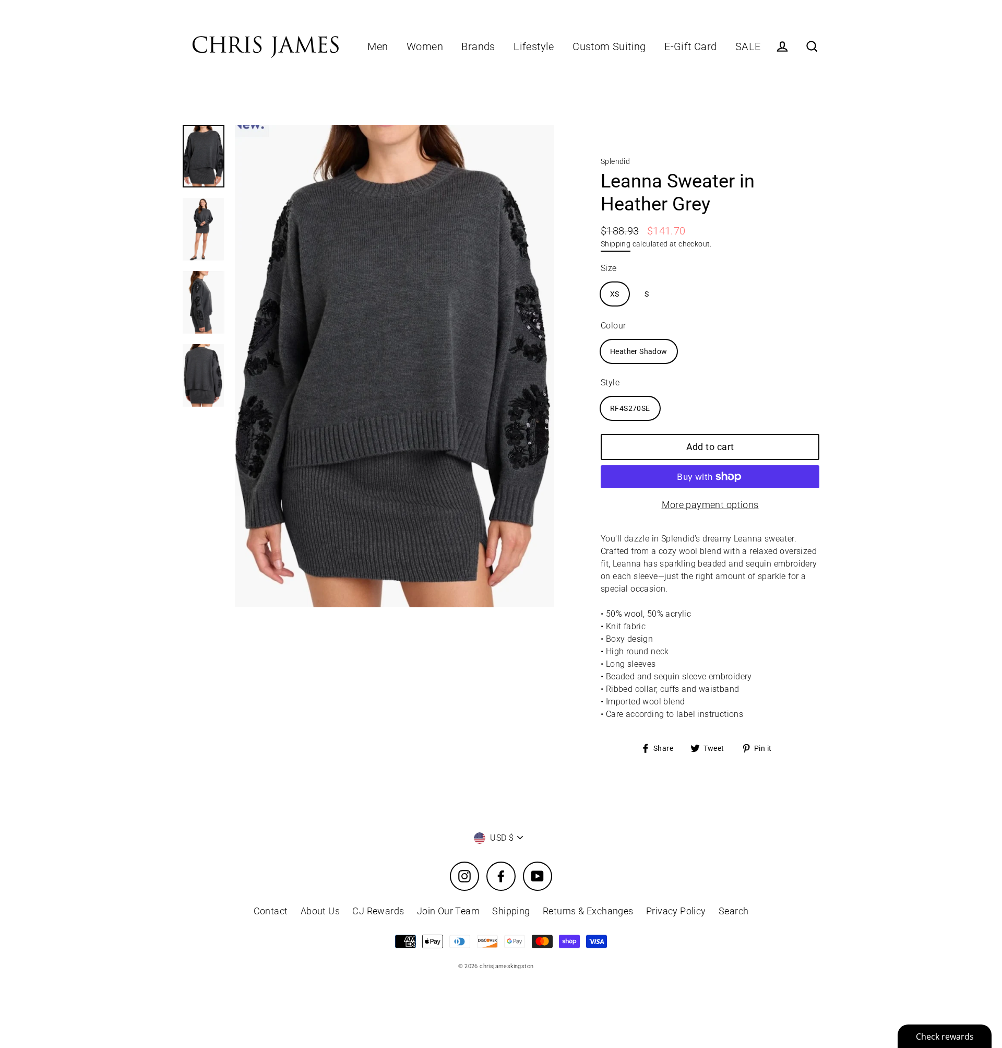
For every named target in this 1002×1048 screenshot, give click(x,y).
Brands (478, 47)
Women (425, 47)
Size (609, 268)
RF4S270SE (630, 408)
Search (733, 910)
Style (610, 382)
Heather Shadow (638, 351)
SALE (748, 47)
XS (614, 294)
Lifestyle (534, 47)
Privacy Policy (676, 910)
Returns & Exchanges (588, 910)
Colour (613, 326)
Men (377, 47)
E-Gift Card (690, 47)
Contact (271, 910)
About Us (320, 910)
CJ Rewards (378, 910)
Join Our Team (448, 910)
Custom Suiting (609, 47)
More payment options (710, 504)
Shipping (615, 244)
